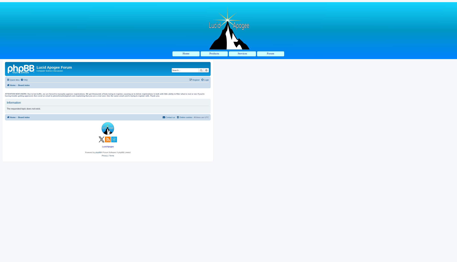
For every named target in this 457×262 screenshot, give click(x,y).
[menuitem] (24, 80)
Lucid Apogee (108, 147)
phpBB (98, 152)
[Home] (21, 68)
